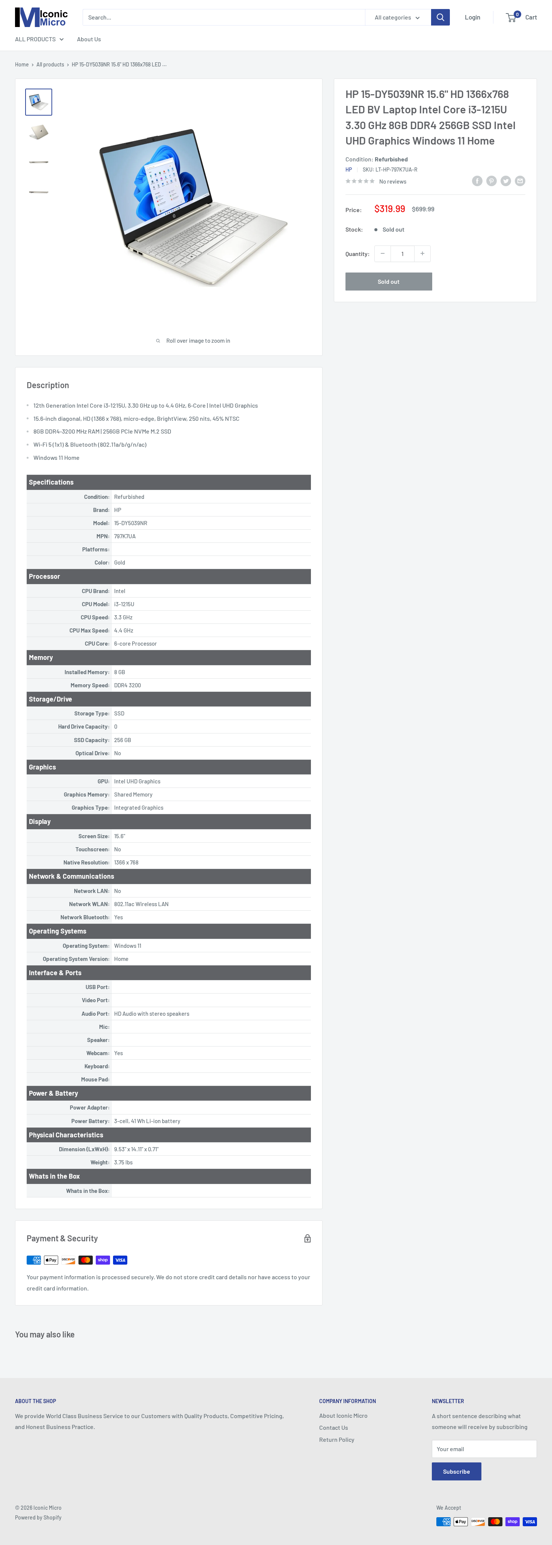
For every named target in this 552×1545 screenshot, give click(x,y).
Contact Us (333, 1427)
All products (50, 64)
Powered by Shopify (38, 1517)
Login (472, 17)
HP (348, 169)
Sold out (389, 281)
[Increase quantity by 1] (422, 253)
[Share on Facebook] (477, 180)
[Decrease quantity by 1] (383, 253)
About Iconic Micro (343, 1415)
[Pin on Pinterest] (491, 180)
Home (22, 64)
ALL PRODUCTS (35, 38)
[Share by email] (520, 180)
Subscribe (456, 1471)
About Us (89, 38)
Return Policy (336, 1439)
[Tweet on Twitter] (506, 180)
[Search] (440, 17)
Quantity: (357, 253)
